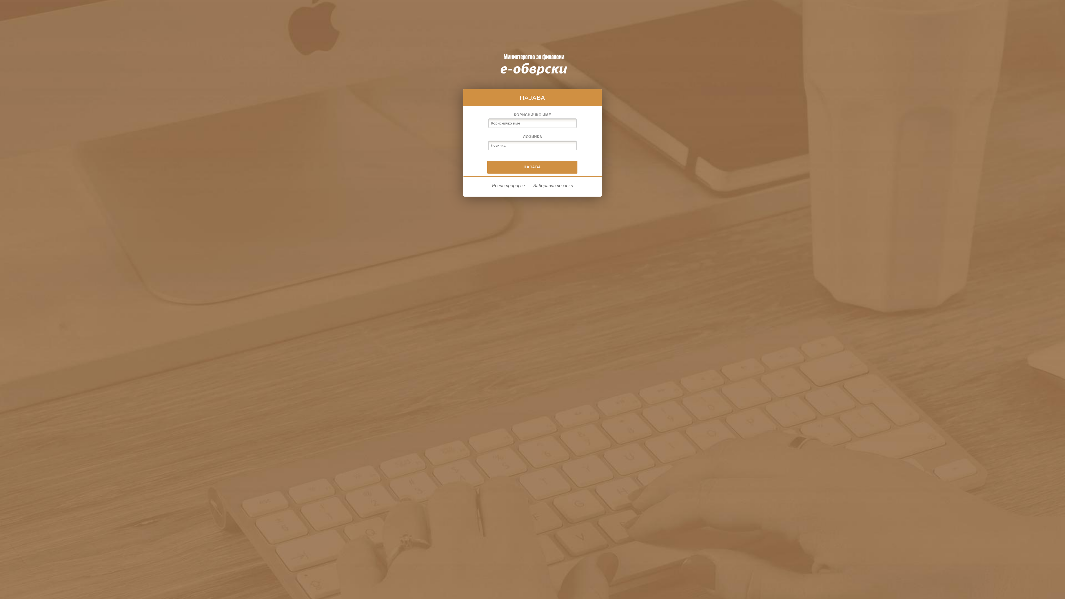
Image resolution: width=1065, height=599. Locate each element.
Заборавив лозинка (553, 185)
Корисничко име (532, 115)
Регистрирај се (508, 185)
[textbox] (532, 123)
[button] (532, 167)
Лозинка (532, 136)
